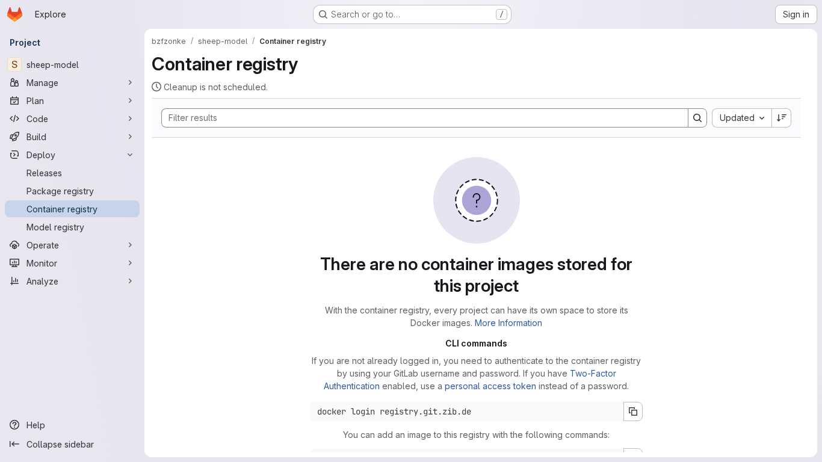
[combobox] (741, 118)
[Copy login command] (633, 411)
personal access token (490, 386)
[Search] (697, 118)
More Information (508, 323)
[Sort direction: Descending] (781, 118)
